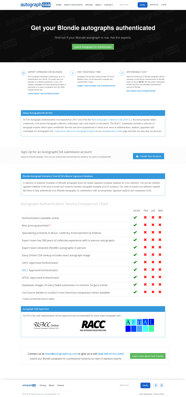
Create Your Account (150, 156)
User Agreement (145, 394)
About (98, 5)
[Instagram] (161, 385)
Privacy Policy (158, 394)
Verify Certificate (73, 5)
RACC (25, 270)
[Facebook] (155, 385)
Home (58, 5)
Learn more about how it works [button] (147, 356)
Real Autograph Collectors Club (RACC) (112, 119)
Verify (142, 5)
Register (154, 5)
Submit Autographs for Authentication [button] (93, 46)
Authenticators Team (112, 131)
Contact (108, 5)
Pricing (89, 5)
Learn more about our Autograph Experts (75, 131)
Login (163, 5)
